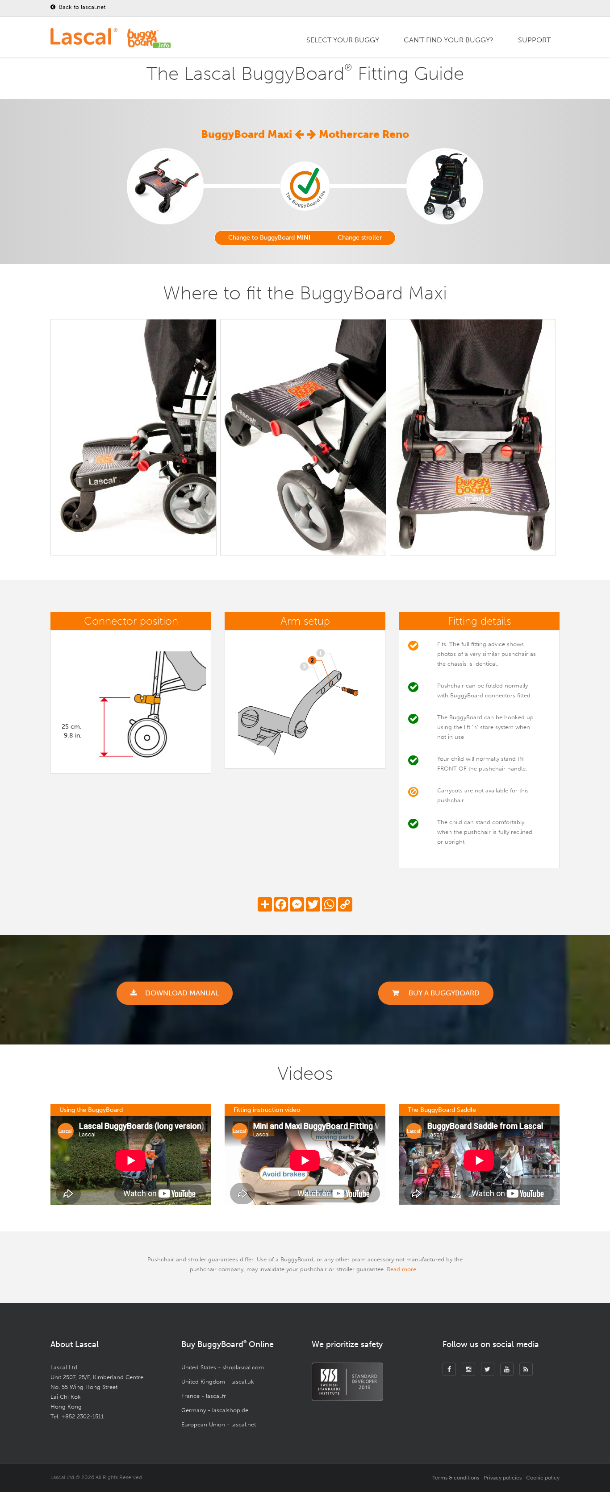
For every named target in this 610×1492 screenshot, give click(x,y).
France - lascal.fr (203, 1396)
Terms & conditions (455, 1478)
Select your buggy (342, 40)
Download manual (182, 993)
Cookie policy (543, 1478)
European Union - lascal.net (218, 1424)
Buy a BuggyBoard (443, 993)
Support (534, 40)
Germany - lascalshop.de (214, 1410)
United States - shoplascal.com (222, 1367)
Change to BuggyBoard (269, 237)
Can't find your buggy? (448, 40)
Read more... (403, 1269)
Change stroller (360, 237)
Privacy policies (503, 1478)
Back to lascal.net (81, 7)
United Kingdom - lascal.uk (217, 1381)
